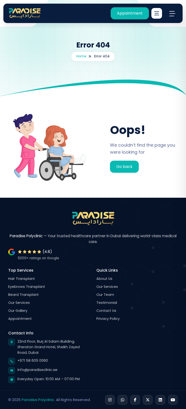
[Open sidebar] (156, 13)
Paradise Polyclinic (38, 399)
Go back (124, 166)
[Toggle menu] (172, 13)
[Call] (91, 13)
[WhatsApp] (103, 13)
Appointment (130, 13)
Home (81, 56)
